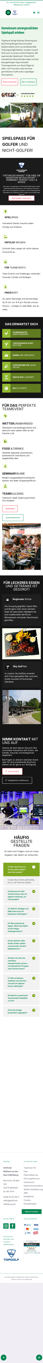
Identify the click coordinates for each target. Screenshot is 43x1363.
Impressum (29, 1182)
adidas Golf (28, 1279)
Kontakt (27, 5)
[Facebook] (12, 1226)
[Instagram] (6, 1226)
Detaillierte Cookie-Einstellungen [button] (30, 1200)
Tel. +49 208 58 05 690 (15, 2)
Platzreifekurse (31, 1175)
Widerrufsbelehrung (33, 1189)
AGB (26, 1193)
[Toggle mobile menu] (38, 12)
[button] (21, 869)
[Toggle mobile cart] (34, 12)
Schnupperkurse (32, 1178)
